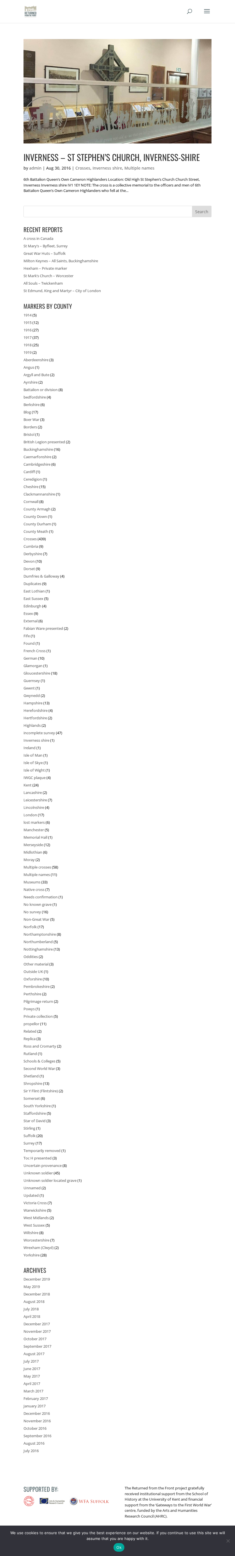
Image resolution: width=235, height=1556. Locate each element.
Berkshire (31, 404)
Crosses (82, 168)
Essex (28, 613)
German (30, 658)
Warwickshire (34, 1210)
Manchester (33, 829)
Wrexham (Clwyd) (38, 1247)
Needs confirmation (40, 897)
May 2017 (31, 1376)
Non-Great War (36, 919)
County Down (35, 516)
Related (29, 1031)
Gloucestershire (36, 673)
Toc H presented (37, 1158)
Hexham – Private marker (45, 268)
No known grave (37, 904)
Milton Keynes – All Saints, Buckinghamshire (60, 260)
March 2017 (33, 1391)
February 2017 (35, 1398)
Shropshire (32, 1083)
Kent (27, 785)
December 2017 (36, 1323)
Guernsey (31, 680)
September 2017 (37, 1346)
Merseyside (33, 844)
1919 (27, 352)
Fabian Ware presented (43, 628)
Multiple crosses (37, 867)
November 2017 (37, 1331)
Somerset (31, 1098)
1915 (27, 322)
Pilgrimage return (38, 1001)
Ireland (29, 747)
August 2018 (33, 1301)
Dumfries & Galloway (41, 576)
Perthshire (32, 993)
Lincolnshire (33, 807)
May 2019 (31, 1286)
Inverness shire (107, 168)
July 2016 (31, 1450)
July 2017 (31, 1361)
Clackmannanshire (39, 494)
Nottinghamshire (38, 949)
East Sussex (33, 598)
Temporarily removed (41, 1150)
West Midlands (36, 1217)
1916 (27, 330)
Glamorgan (32, 665)
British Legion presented (44, 441)
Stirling (29, 1128)
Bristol (28, 434)
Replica (29, 1038)
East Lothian (34, 591)
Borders (30, 427)
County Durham (37, 524)
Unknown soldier (38, 1173)
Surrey (29, 1143)
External (30, 620)
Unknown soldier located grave (50, 1180)
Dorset (29, 568)
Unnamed (32, 1187)
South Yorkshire (37, 1105)
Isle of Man (32, 755)
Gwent (29, 688)
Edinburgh (32, 606)
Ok (119, 1547)
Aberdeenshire (35, 359)
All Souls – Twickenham (43, 283)
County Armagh (36, 509)
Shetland (31, 1076)
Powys (29, 1008)
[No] (228, 1541)
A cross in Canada (38, 238)
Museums (31, 882)
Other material (35, 964)
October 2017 (34, 1338)
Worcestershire (36, 1240)
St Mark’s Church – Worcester (48, 275)
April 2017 (31, 1383)
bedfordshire (34, 397)
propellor (31, 1023)
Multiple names (139, 168)
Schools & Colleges (39, 1061)
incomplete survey (39, 732)
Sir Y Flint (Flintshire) (40, 1090)
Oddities (30, 956)
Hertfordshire (35, 717)
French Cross (34, 650)
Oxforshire (32, 979)
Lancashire (32, 792)
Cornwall (30, 501)
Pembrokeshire (36, 986)
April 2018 (31, 1316)
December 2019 (36, 1279)
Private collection (38, 1016)
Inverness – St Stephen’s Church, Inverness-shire (111, 157)
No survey (32, 911)
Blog (27, 412)
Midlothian (32, 852)
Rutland (30, 1053)
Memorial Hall (35, 837)
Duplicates (32, 583)
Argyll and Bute (36, 374)
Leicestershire (35, 800)
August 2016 (33, 1443)
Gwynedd (31, 695)
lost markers (34, 822)
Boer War (31, 419)
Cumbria (30, 546)
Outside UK (33, 971)
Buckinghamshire (38, 449)
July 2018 (31, 1309)
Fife (26, 635)
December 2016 (36, 1413)
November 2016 (37, 1420)
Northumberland (38, 941)
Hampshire (32, 703)
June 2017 (31, 1368)
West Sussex (34, 1225)
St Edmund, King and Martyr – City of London (62, 290)
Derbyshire (32, 553)
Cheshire (30, 486)
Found (29, 643)
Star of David (34, 1120)
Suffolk (29, 1135)
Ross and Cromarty (39, 1046)
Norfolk (30, 926)
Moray (29, 859)
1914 (27, 315)
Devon (29, 561)
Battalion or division (40, 389)
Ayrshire (30, 382)
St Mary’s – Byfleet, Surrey (45, 245)
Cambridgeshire (36, 464)
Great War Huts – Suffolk (44, 253)
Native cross (33, 889)
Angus (28, 367)
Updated (31, 1195)
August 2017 (33, 1353)
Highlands (32, 725)
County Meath (35, 531)
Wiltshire (30, 1232)
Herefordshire (35, 710)
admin (35, 168)
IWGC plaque (34, 777)
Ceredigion (32, 479)
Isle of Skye (33, 762)
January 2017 (34, 1406)
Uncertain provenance (42, 1165)
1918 (27, 344)
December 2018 (36, 1294)
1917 (27, 337)
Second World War (39, 1068)
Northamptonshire (39, 934)
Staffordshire (34, 1113)
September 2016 (37, 1435)
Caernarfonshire (37, 456)
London (30, 814)
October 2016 (34, 1428)
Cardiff (29, 471)
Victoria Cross (35, 1202)
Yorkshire (31, 1255)
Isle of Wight (34, 770)
